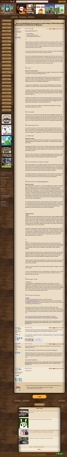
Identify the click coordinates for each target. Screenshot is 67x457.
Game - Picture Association (36, 447)
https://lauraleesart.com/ (43, 181)
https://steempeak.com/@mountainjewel (33, 317)
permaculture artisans (6, 69)
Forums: (17, 20)
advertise (16, 455)
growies (6, 24)
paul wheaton (49, 455)
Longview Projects (29, 336)
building (6, 31)
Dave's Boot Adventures (59, 335)
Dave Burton (17, 327)
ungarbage (6, 51)
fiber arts (7, 62)
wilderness (6, 58)
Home (3, 1)
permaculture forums (6, 20)
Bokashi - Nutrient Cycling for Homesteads (41, 438)
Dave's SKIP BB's (28, 335)
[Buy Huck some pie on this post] (54, 368)
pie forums (6, 103)
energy (6, 38)
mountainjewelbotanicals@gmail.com (32, 300)
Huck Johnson (18, 368)
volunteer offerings (46, 20)
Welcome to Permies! (37, 335)
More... (39, 449)
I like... (16, 36)
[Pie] (11, 2)
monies (6, 41)
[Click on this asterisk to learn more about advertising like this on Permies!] (64, 13)
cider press (6, 89)
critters (6, 27)
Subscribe (7, 1)
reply (39, 396)
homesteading (7, 34)
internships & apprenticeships (36, 20)
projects (6, 93)
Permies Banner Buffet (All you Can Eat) (40, 419)
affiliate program (22, 455)
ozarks (22, 20)
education (6, 75)
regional (6, 72)
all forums (6, 110)
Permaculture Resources (48, 335)
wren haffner (18, 28)
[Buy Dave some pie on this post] (54, 327)
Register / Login (62, 1)
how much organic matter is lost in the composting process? (43, 411)
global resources (6, 86)
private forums (7, 106)
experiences (6, 82)
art (6, 65)
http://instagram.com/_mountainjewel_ (50, 317)
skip (6, 79)
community (6, 55)
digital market (7, 96)
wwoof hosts (27, 20)
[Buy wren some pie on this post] (54, 28)
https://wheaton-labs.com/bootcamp (34, 388)
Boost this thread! (39, 404)
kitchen (6, 44)
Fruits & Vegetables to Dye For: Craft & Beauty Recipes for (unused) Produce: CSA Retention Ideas (44, 431)
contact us (12, 455)
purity (6, 48)
